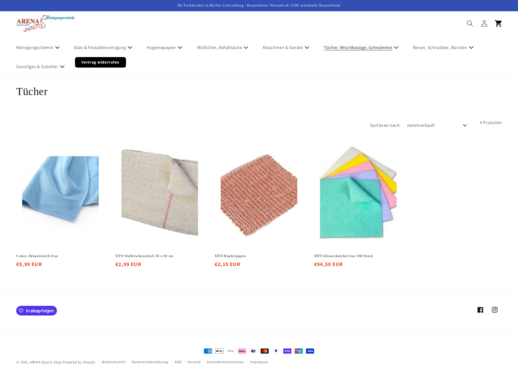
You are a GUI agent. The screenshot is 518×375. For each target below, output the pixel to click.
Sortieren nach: (385, 125)
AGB (178, 362)
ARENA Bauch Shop (46, 362)
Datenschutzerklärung (150, 362)
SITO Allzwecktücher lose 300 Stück (343, 256)
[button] (41, 47)
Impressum (259, 362)
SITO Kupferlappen (230, 256)
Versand (194, 362)
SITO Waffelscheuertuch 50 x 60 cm (144, 256)
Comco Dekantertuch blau (37, 256)
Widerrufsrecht (114, 362)
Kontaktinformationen (225, 362)
